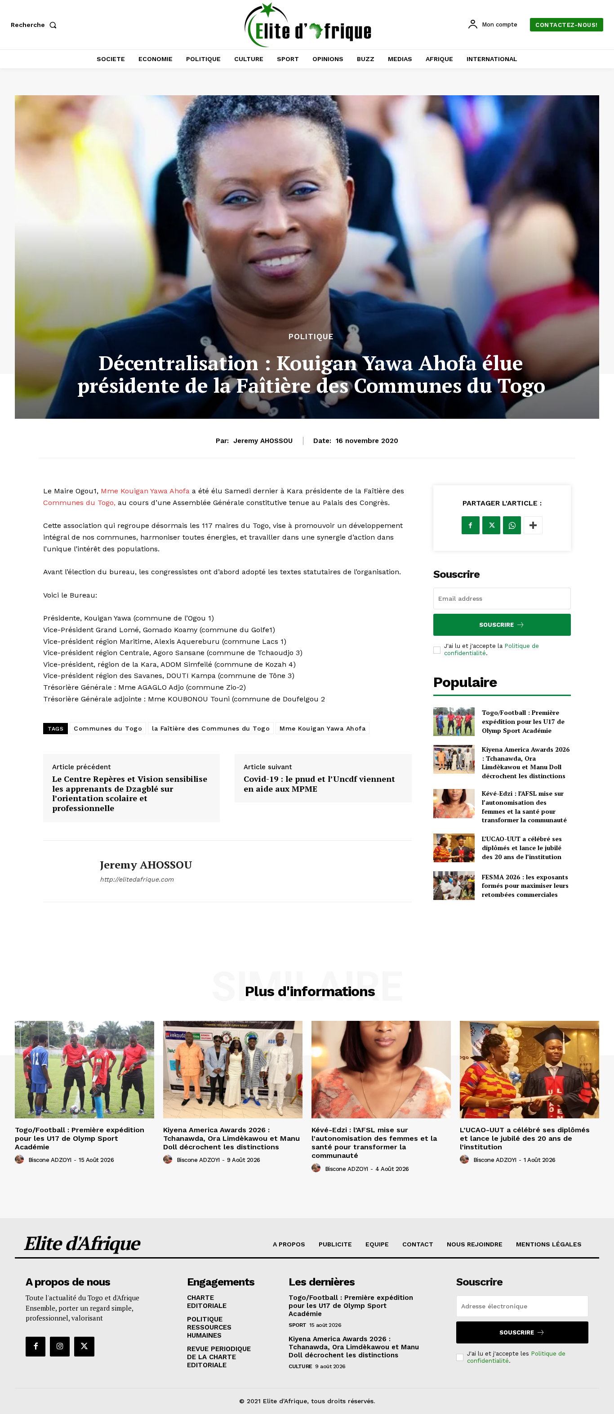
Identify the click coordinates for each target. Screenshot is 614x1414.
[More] (533, 525)
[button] (35, 24)
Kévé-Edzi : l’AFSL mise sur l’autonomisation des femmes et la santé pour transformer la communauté (524, 806)
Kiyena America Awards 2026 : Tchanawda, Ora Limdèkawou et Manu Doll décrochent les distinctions (526, 762)
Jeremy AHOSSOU (263, 441)
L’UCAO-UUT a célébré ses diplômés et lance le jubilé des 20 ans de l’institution (522, 847)
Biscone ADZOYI (49, 1160)
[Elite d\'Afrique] (308, 24)
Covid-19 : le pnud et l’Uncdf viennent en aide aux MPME (319, 783)
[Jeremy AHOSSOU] (64, 871)
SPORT (298, 1325)
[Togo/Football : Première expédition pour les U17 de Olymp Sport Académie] (454, 721)
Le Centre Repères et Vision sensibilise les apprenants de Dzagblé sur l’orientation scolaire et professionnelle (129, 793)
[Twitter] (491, 525)
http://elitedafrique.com (137, 879)
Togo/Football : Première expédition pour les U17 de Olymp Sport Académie (523, 721)
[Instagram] (60, 1346)
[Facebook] (471, 525)
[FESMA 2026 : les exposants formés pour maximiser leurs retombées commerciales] (454, 885)
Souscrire (496, 624)
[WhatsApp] (512, 525)
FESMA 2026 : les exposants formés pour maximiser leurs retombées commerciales (525, 886)
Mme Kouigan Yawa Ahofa (145, 491)
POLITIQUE (311, 337)
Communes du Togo (108, 728)
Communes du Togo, (80, 502)
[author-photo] (21, 1160)
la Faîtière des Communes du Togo (211, 728)
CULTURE (300, 1366)
